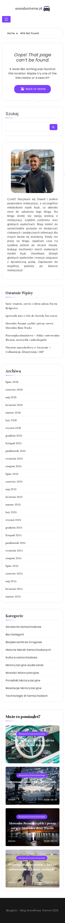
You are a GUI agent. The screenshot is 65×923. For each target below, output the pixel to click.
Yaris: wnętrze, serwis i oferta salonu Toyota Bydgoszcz (32, 742)
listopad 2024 (13, 535)
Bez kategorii (15, 634)
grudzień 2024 (14, 527)
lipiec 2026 (12, 382)
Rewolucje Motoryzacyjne (23, 688)
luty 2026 (11, 420)
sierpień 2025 (13, 466)
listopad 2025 (13, 443)
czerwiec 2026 (14, 389)
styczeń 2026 (13, 428)
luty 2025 (11, 512)
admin (12, 758)
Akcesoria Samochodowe (23, 627)
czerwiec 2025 (14, 481)
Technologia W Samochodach (27, 696)
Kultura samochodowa (21, 657)
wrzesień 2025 (14, 458)
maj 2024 (11, 581)
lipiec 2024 (12, 565)
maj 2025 (11, 489)
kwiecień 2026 (14, 405)
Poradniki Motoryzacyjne (23, 680)
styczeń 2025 (13, 520)
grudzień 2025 (14, 435)
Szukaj (12, 113)
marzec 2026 (13, 412)
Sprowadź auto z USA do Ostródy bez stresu (31, 315)
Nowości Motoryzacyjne (22, 673)
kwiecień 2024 (14, 588)
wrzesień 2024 (14, 550)
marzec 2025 (13, 504)
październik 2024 (16, 542)
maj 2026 (11, 397)
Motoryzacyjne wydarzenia (24, 665)
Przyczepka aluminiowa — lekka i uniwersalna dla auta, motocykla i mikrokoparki (32, 869)
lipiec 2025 (12, 474)
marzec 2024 (13, 596)
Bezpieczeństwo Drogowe (24, 642)
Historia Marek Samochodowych (28, 650)
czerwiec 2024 (14, 573)
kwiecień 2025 (14, 497)
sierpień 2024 (13, 558)
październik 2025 (16, 451)
